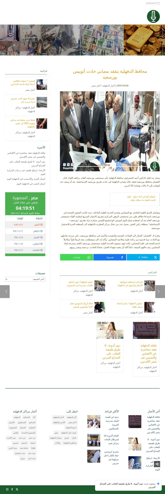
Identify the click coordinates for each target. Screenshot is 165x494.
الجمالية (26, 417)
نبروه (23, 458)
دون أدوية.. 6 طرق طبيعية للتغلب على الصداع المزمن (153, 445)
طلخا (33, 448)
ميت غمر (31, 458)
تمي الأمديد (11, 438)
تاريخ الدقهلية (71, 427)
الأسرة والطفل (59, 422)
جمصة (32, 443)
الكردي (12, 422)
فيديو (67, 438)
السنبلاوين (22, 422)
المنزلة (23, 427)
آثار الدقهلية (71, 417)
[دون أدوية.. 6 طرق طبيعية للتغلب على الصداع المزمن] (134, 445)
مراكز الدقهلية (56, 438)
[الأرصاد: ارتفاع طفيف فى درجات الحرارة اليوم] (134, 463)
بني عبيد (22, 438)
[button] (157, 472)
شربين (15, 443)
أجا (34, 417)
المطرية (32, 427)
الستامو (32, 422)
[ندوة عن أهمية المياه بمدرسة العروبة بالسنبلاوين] (93, 422)
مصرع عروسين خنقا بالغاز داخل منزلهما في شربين (111, 457)
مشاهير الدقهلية (69, 443)
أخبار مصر (96, 85)
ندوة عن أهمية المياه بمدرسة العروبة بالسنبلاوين (112, 423)
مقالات (57, 443)
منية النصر (13, 448)
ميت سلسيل (20, 453)
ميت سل (31, 453)
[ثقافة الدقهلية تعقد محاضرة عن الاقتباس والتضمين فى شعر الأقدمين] (134, 422)
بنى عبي (32, 438)
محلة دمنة (24, 448)
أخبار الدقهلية (108, 85)
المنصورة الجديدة (28, 433)
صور (56, 433)
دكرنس (24, 443)
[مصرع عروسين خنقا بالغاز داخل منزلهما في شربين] (93, 457)
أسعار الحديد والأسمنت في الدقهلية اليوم (26, 179)
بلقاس (15, 433)
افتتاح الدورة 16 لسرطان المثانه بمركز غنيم (111, 439)
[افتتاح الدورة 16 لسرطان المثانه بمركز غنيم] (93, 441)
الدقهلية (17, 417)
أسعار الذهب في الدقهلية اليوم (31, 183)
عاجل (74, 438)
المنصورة (13, 427)
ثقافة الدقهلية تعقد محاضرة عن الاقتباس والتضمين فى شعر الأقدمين (148, 353)
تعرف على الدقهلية (68, 433)
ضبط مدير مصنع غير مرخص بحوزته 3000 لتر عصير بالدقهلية (22, 123)
